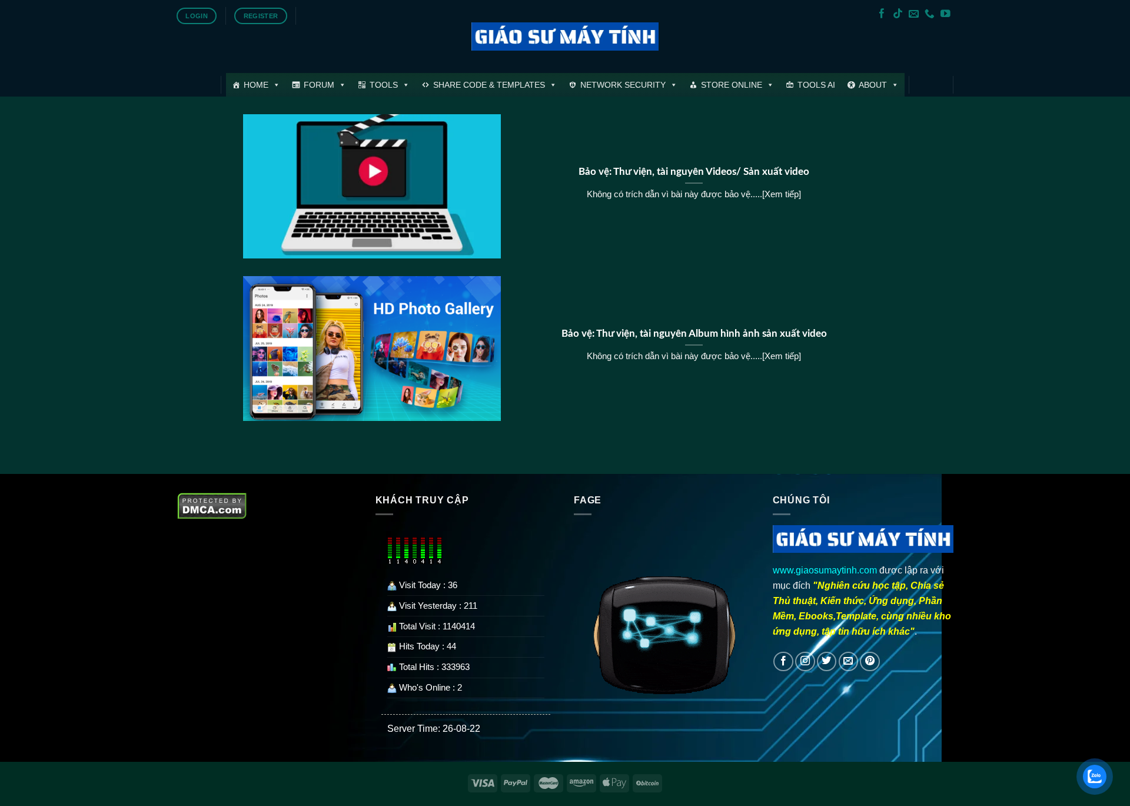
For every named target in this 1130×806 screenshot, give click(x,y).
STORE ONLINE (731, 84)
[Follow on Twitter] (827, 662)
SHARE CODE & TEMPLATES (489, 84)
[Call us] (930, 14)
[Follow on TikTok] (898, 14)
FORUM (319, 84)
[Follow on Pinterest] (870, 662)
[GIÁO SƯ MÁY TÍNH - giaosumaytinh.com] (565, 37)
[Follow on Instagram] (805, 662)
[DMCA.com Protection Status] (212, 504)
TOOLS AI (816, 84)
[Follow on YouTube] (945, 14)
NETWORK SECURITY (623, 84)
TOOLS (384, 84)
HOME (256, 84)
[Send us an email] (914, 14)
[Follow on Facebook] (882, 14)
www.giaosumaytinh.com (825, 570)
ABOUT (873, 84)
